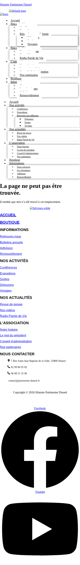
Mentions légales (50, 398)
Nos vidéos (22, 136)
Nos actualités (17, 129)
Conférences (22, 109)
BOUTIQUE (10, 222)
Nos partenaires (29, 75)
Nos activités (16, 105)
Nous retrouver (23, 167)
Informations (16, 163)
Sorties (28, 122)
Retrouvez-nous (10, 236)
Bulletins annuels (11, 242)
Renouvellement (29, 95)
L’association (17, 142)
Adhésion (21, 173)
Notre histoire (23, 146)
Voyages (32, 44)
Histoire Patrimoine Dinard (16, 4)
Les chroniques (23, 170)
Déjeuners (29, 119)
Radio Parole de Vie (31, 58)
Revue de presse (24, 133)
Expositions (22, 112)
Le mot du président (25, 150)
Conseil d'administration (16, 341)
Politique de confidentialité (22, 398)
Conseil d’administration (28, 153)
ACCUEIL (8, 215)
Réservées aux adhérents (28, 115)
